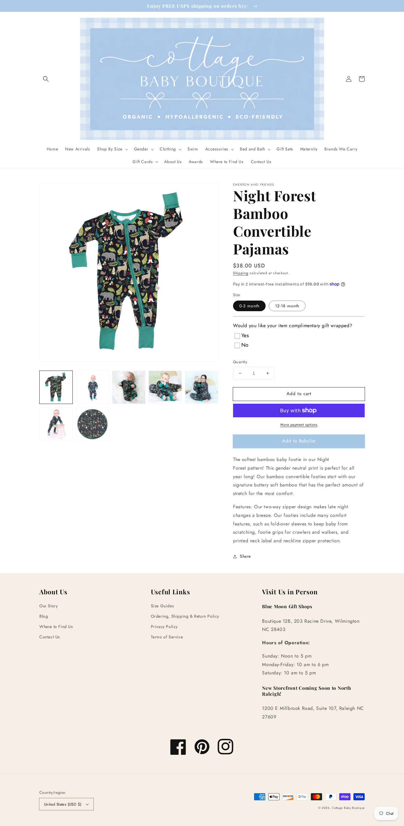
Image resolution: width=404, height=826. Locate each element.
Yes (245, 335)
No (245, 345)
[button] (45, 78)
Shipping (240, 273)
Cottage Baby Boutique (348, 808)
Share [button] (245, 556)
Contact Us (49, 637)
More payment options (298, 424)
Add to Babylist (299, 441)
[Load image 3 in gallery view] (129, 387)
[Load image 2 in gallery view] (92, 387)
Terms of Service (167, 637)
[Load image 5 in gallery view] (201, 387)
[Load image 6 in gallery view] (56, 423)
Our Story (48, 606)
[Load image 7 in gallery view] (92, 423)
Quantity (240, 362)
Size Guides (162, 606)
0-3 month (249, 306)
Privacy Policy (164, 626)
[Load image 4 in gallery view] (165, 387)
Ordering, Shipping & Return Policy (185, 616)
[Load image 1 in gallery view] (56, 387)
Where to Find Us (56, 626)
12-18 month (287, 306)
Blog (43, 616)
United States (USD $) (62, 804)
